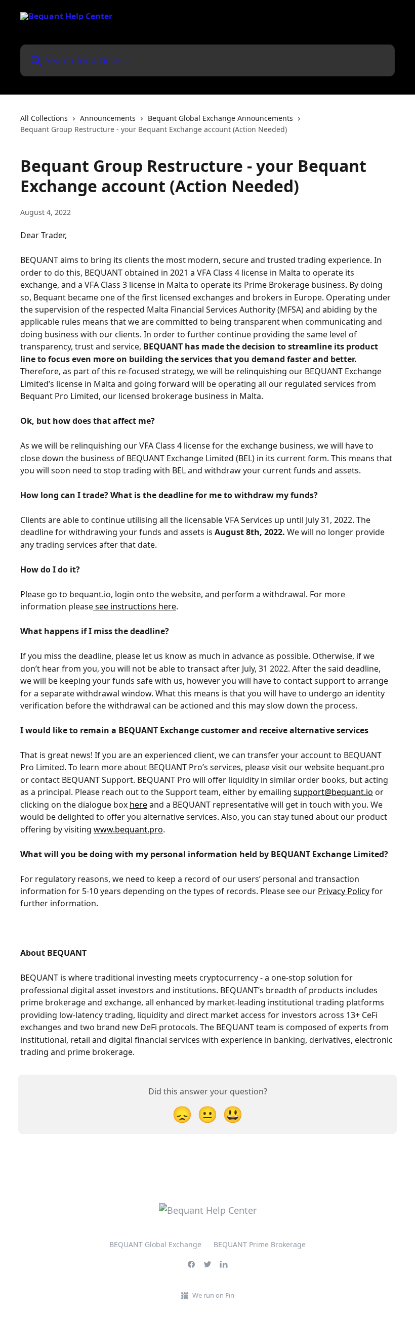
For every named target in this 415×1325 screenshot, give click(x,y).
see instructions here (134, 606)
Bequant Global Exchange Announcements (220, 118)
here (138, 804)
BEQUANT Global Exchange (155, 1244)
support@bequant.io (333, 792)
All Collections (44, 118)
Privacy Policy (343, 891)
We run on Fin (213, 1295)
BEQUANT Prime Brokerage (260, 1244)
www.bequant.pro (128, 829)
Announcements (108, 118)
